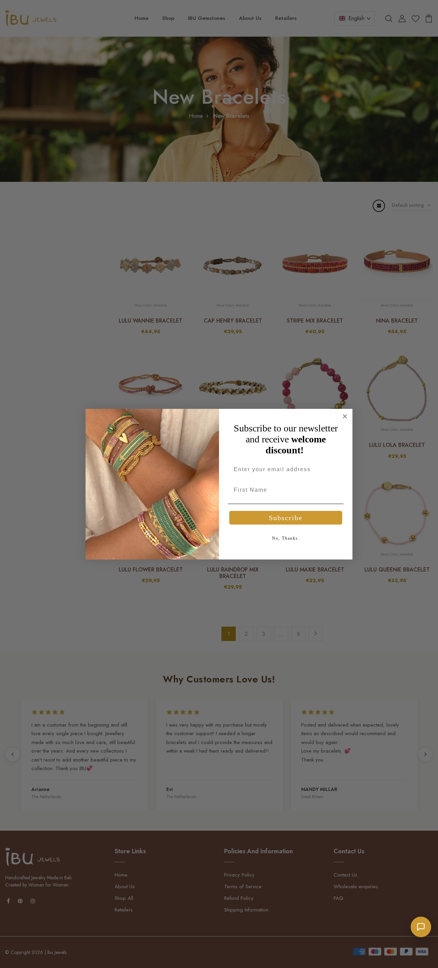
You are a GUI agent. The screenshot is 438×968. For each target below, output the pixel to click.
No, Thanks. (286, 538)
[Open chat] (421, 927)
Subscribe (285, 517)
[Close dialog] (345, 416)
